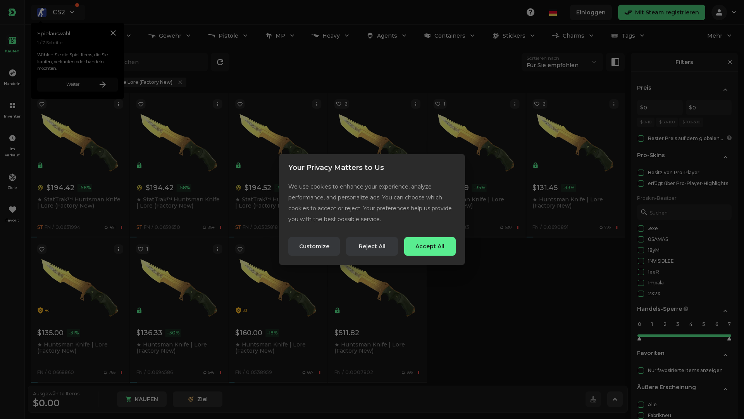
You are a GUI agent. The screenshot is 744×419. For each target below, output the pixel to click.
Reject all (372, 246)
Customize (314, 246)
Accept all (429, 246)
